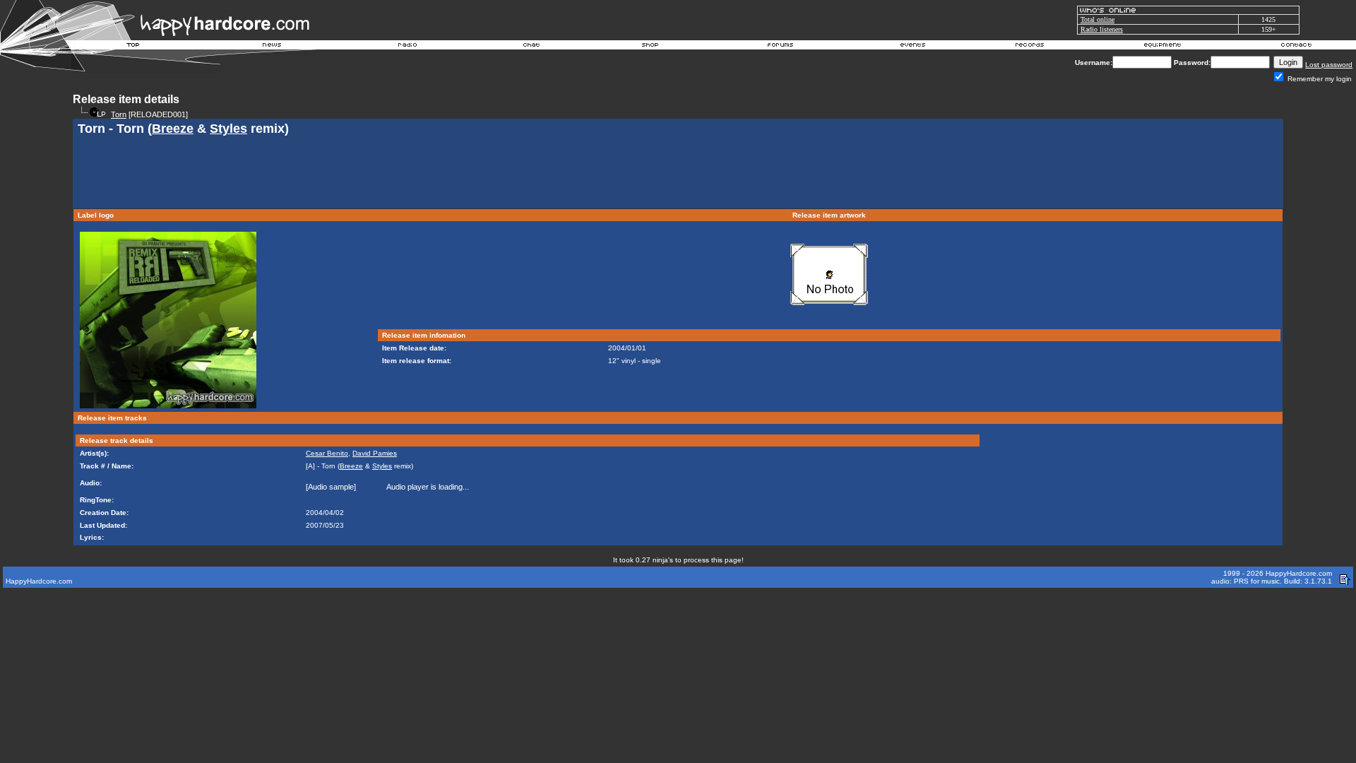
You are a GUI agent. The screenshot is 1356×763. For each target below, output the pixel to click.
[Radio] (408, 46)
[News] (270, 46)
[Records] (1029, 46)
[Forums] (781, 46)
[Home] (133, 46)
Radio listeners (1102, 29)
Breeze (173, 129)
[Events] (912, 46)
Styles (228, 129)
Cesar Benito (327, 453)
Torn (118, 114)
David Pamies (374, 453)
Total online (1097, 19)
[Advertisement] (678, 174)
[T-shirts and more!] (650, 46)
